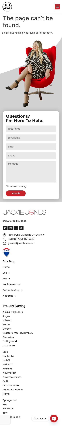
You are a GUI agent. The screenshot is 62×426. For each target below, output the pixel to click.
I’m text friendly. (17, 186)
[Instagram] (10, 228)
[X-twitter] (21, 228)
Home (6, 267)
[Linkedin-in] (5, 228)
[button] (57, 6)
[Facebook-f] (16, 228)
